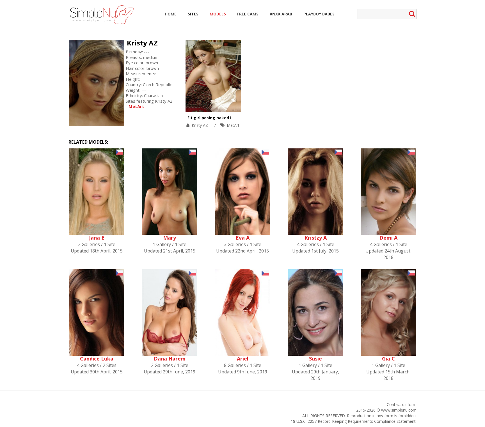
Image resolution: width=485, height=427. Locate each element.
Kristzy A (316, 237)
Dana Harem (170, 358)
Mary (169, 237)
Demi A (388, 237)
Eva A (243, 237)
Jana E (96, 237)
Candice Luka (96, 358)
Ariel (242, 358)
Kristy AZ (142, 42)
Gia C (388, 358)
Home (171, 14)
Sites (193, 14)
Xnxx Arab (281, 14)
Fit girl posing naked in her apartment (226, 117)
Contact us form (402, 404)
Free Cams (247, 14)
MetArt (233, 125)
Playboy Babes (319, 14)
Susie (315, 358)
